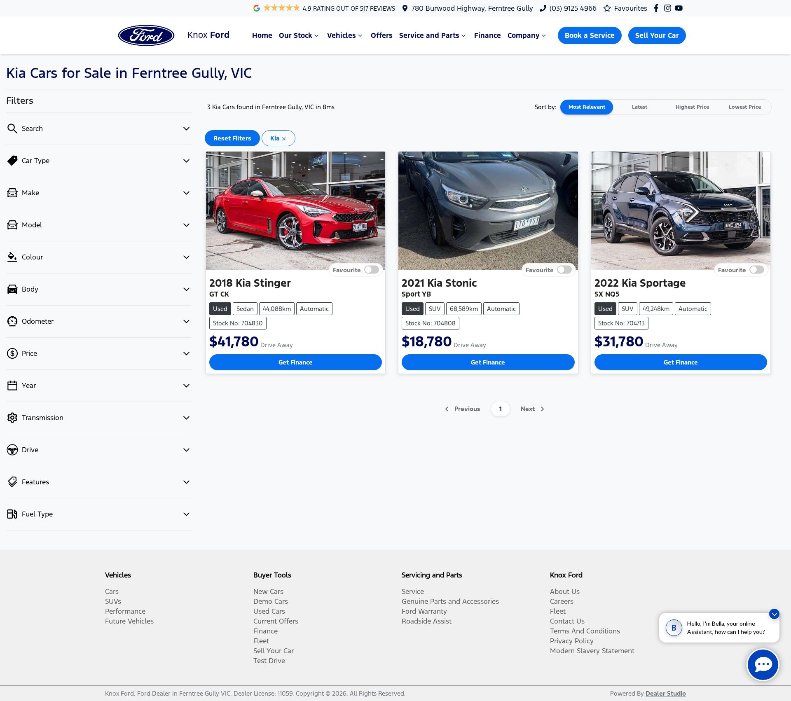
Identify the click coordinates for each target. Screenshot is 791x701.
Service (413, 591)
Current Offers (275, 621)
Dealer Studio (666, 693)
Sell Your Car (657, 35)
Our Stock (295, 35)
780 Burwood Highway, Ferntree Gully (472, 8)
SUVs (113, 601)
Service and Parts (429, 35)
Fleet (261, 640)
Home (262, 35)
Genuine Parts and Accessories (450, 601)
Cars (112, 591)
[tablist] (666, 107)
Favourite (347, 270)
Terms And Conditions (585, 631)
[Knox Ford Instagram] (669, 8)
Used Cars (269, 611)
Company (524, 35)
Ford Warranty (424, 611)
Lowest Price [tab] (745, 107)
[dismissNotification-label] (774, 614)
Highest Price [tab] (692, 107)
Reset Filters (232, 138)
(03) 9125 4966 (573, 8)
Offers (382, 35)
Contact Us (567, 621)
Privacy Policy (572, 640)
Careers (561, 601)
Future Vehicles (129, 621)
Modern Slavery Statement (592, 650)
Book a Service (590, 35)
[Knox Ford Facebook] (657, 8)
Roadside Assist (427, 621)
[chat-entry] (763, 664)
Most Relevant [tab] (587, 107)
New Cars (268, 591)
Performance (125, 611)
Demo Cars (270, 601)
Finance (487, 35)
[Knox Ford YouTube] (680, 8)
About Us (565, 591)
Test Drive (269, 660)
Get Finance (295, 362)
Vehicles (341, 35)
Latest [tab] (639, 107)
